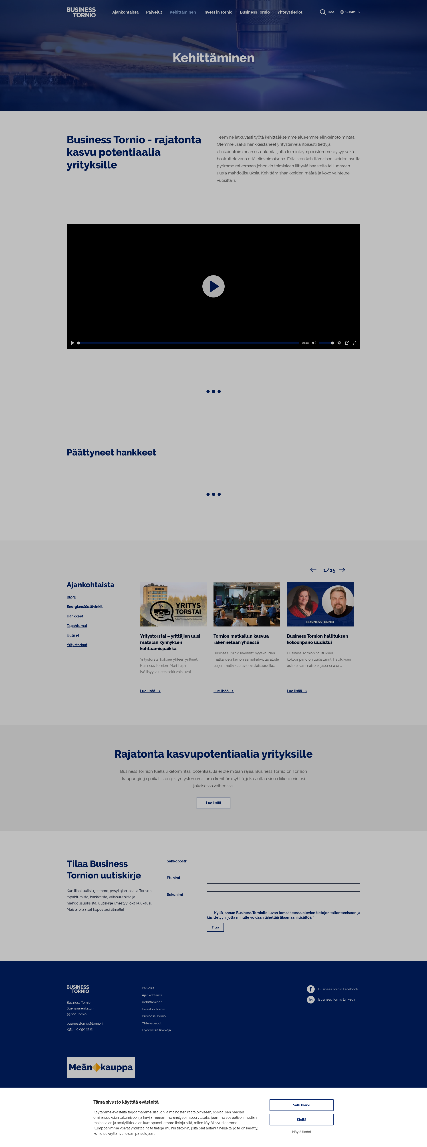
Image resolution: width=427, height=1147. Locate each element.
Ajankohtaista (125, 12)
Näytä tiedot (301, 1132)
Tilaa (215, 927)
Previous (313, 569)
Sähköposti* (177, 861)
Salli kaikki (301, 1105)
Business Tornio (255, 12)
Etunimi (173, 878)
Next (341, 569)
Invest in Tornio (217, 12)
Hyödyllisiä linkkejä (156, 1030)
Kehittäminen (183, 12)
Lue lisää (213, 803)
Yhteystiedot (289, 12)
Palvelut (154, 12)
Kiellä (301, 1119)
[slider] (188, 343)
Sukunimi (175, 894)
